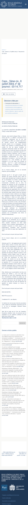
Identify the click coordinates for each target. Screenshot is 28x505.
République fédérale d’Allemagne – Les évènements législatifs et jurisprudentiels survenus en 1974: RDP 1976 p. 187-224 (12, 370)
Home (3, 49)
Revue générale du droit (10, 89)
